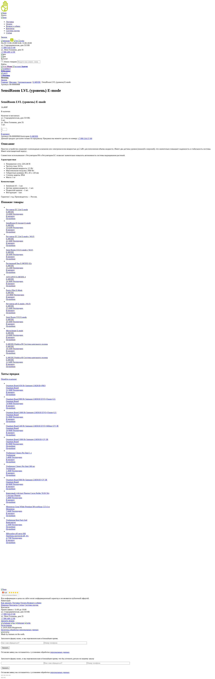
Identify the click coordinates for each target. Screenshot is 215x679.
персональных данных (59, 652)
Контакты (10, 28)
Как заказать (6, 603)
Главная (4, 82)
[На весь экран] (7, 675)
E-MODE (37, 82)
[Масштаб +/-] (9, 675)
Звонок (4, 37)
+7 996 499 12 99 (8, 52)
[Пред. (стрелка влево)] (2, 677)
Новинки (5, 605)
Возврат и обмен (13, 26)
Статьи (9, 33)
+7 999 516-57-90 (8, 47)
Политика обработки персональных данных (19, 630)
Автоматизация (24, 82)
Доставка (10, 22)
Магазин (13, 82)
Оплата (9, 24)
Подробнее (10, 218)
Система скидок (13, 31)
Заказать (5, 648)
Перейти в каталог (9, 379)
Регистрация (6, 625)
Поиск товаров (10, 62)
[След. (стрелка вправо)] (4, 677)
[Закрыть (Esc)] (2, 675)
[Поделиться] (4, 675)
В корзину (5, 134)
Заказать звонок (7, 621)
